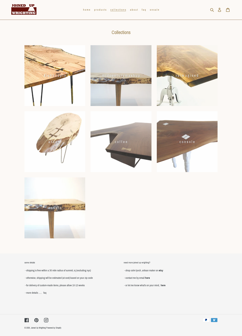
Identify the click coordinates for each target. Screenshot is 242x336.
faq (44, 292)
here (147, 277)
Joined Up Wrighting (38, 328)
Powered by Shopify (53, 328)
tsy (161, 270)
